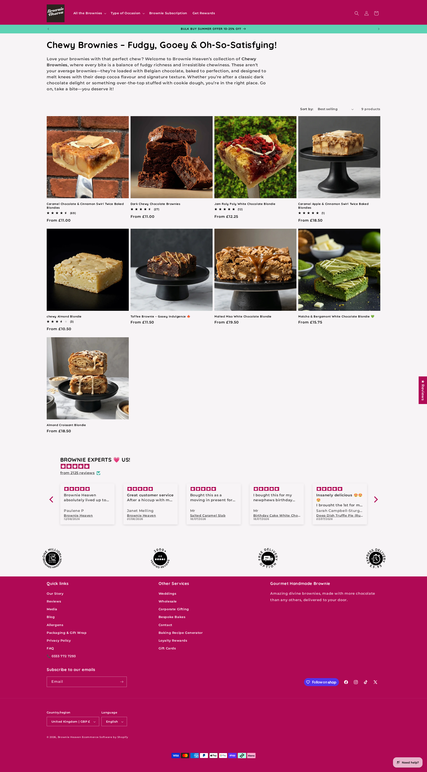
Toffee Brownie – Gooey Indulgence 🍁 (161, 316)
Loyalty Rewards (173, 641)
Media (52, 609)
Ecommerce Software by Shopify (105, 737)
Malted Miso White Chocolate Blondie (243, 316)
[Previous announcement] (48, 29)
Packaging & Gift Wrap (67, 633)
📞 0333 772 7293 (61, 656)
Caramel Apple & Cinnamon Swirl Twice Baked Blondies (333, 205)
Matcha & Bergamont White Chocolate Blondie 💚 (336, 316)
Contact (165, 625)
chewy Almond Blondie (64, 316)
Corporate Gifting (174, 609)
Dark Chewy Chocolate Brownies (155, 204)
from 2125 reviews (77, 473)
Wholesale (168, 601)
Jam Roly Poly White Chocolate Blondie (244, 204)
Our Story (55, 594)
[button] (89, 13)
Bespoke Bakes (172, 617)
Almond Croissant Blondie (66, 425)
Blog (51, 617)
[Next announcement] (379, 29)
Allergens (55, 625)
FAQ (50, 649)
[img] (215, 466)
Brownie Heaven (69, 737)
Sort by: (306, 109)
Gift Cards (167, 649)
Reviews (54, 601)
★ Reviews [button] (423, 390)
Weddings (167, 594)
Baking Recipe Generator (181, 633)
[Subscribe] (122, 682)
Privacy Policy (59, 641)
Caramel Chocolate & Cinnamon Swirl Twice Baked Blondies (85, 205)
